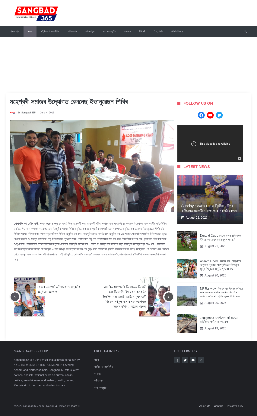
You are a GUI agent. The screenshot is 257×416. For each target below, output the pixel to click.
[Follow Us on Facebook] (177, 360)
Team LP (76, 405)
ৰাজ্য (30, 31)
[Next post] (168, 296)
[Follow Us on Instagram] (193, 360)
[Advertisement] (128, 65)
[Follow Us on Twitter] (185, 360)
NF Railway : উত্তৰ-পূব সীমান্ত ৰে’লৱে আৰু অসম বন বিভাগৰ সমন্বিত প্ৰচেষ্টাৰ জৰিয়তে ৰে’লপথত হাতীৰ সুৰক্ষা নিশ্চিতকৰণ (221, 292)
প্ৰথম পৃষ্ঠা (14, 31)
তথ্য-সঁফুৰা (90, 31)
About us (204, 405)
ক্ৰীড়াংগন (72, 31)
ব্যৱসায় (127, 31)
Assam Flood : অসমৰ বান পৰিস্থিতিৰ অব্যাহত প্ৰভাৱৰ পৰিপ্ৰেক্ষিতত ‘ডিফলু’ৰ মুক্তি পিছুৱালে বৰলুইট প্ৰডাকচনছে (220, 265)
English (158, 31)
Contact (218, 405)
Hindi (142, 31)
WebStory (177, 31)
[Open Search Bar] (245, 31)
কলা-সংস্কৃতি (109, 31)
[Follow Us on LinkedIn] (201, 360)
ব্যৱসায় (97, 373)
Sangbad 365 (28, 112)
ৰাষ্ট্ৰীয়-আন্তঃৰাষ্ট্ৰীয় (50, 31)
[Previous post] (15, 296)
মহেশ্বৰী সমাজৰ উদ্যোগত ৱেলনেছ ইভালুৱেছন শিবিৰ (69, 102)
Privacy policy (235, 405)
